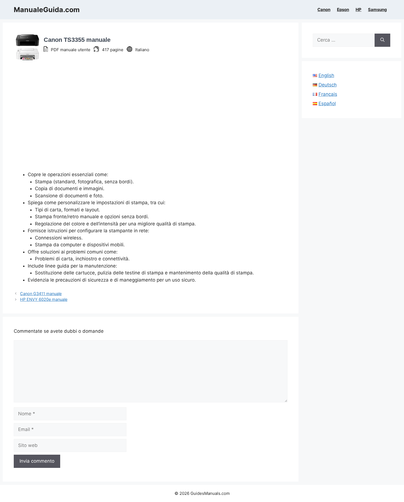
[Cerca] (382, 40)
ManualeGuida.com (47, 10)
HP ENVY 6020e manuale (43, 299)
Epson (343, 9)
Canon (323, 9)
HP (358, 9)
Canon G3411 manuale (41, 293)
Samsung (377, 9)
